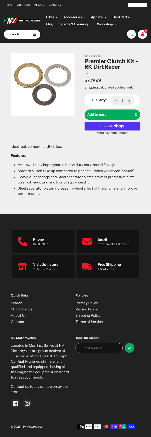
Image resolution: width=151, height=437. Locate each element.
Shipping (91, 87)
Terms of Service (89, 322)
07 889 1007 (40, 243)
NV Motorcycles (32, 426)
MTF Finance (23, 4)
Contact (17, 322)
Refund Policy (87, 309)
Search (16, 303)
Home (9, 4)
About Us (39, 4)
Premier (89, 73)
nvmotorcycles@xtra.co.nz (113, 243)
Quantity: (98, 100)
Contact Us (55, 4)
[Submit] (129, 348)
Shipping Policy (88, 315)
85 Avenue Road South (46, 269)
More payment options (112, 133)
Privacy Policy (87, 303)
